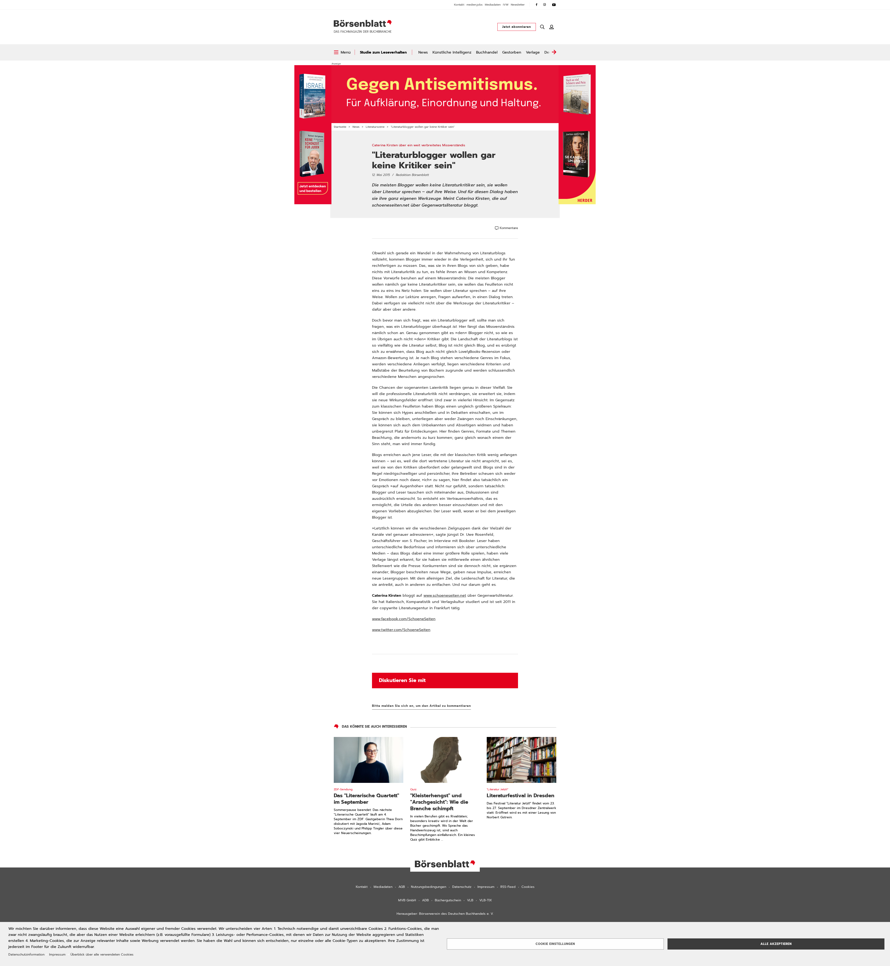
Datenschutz (461, 886)
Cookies (527, 886)
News (423, 52)
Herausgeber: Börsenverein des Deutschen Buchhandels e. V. (445, 913)
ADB (425, 900)
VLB (470, 900)
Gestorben (511, 52)
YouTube (554, 4)
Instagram (544, 4)
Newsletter (518, 5)
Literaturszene (375, 127)
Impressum (485, 886)
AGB (401, 886)
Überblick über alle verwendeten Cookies (102, 954)
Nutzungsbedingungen (428, 886)
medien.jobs (475, 5)
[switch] (342, 52)
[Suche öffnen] (542, 27)
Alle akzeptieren (776, 944)
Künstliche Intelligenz (451, 52)
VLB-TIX (485, 900)
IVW (506, 5)
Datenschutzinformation (26, 954)
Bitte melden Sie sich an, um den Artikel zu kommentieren (421, 706)
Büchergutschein (448, 900)
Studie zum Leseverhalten (383, 52)
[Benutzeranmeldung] (551, 27)
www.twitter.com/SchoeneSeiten (401, 630)
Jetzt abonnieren (516, 27)
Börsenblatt (363, 23)
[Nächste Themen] (554, 52)
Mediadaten (493, 5)
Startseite (340, 127)
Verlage (533, 52)
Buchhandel (487, 52)
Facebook (536, 4)
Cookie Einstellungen (555, 944)
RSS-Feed (507, 886)
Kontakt (459, 5)
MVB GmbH (407, 900)
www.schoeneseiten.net (444, 595)
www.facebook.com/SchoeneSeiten (403, 619)
